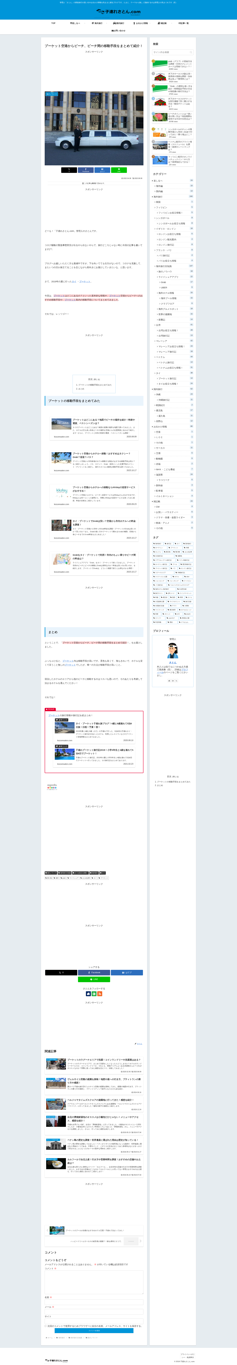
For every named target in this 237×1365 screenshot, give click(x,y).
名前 (48, 1297)
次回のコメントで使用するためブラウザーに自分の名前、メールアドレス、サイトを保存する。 (95, 1326)
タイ (74, 281)
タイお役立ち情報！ (81, 873)
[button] (191, 52)
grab (64, 878)
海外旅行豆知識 (65, 873)
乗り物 (49, 878)
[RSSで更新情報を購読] (99, 993)
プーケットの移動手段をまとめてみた (95, 385)
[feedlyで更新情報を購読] (94, 993)
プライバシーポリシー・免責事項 (188, 1355)
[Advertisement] (94, 71)
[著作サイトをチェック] (88, 993)
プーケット (84, 281)
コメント (50, 1268)
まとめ (81, 389)
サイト (48, 1316)
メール (49, 1307)
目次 (90, 379)
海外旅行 (95, 873)
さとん (173, 662)
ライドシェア (73, 878)
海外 (57, 878)
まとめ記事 (86, 878)
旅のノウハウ (51, 873)
